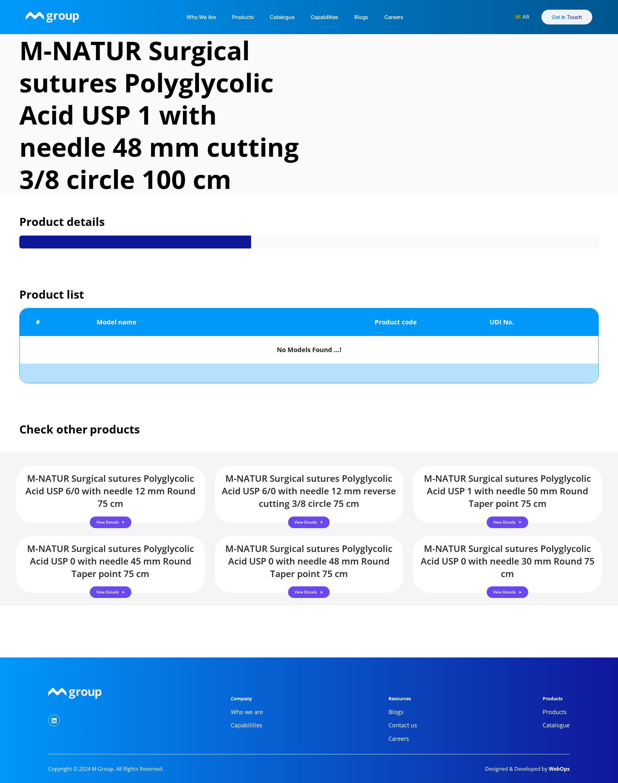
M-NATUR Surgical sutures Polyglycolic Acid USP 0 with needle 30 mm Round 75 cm (508, 561)
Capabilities (325, 17)
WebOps (559, 768)
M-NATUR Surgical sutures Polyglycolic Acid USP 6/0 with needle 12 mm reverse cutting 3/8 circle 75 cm (309, 490)
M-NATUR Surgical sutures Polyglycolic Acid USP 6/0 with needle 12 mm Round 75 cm (110, 490)
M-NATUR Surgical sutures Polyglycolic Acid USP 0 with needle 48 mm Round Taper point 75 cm (308, 561)
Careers (393, 17)
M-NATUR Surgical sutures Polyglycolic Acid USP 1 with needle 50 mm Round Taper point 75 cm (507, 490)
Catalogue (282, 17)
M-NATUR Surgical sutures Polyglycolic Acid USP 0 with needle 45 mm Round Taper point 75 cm (110, 561)
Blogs (361, 17)
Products (243, 17)
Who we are (201, 17)
